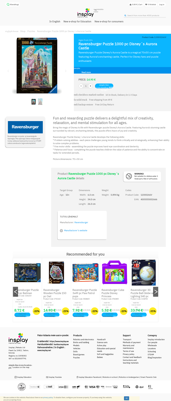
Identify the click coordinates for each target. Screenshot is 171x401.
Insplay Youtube (55, 377)
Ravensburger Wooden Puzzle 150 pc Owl (54, 293)
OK (127, 398)
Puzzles (31, 31)
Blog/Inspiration (154, 357)
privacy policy (48, 397)
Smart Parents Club (148, 377)
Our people (152, 342)
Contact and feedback (132, 357)
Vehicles (76, 348)
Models (76, 345)
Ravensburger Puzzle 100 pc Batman (26, 291)
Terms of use (128, 351)
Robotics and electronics (83, 339)
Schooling (152, 351)
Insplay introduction (156, 339)
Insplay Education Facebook (89, 377)
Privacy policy (128, 354)
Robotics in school (110, 377)
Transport (127, 339)
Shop (22, 31)
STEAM (151, 354)
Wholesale (152, 345)
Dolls (75, 351)
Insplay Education (24, 377)
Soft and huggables (105, 354)
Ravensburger (81, 222)
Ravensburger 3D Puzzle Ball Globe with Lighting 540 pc (143, 293)
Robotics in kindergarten (129, 377)
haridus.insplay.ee (61, 344)
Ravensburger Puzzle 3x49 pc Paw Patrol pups (84, 293)
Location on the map (20, 367)
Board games (78, 354)
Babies (100, 357)
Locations (152, 348)
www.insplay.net (44, 350)
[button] (9, 69)
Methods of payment (132, 342)
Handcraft (101, 339)
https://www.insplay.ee (59, 341)
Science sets (102, 342)
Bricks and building (81, 342)
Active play (101, 345)
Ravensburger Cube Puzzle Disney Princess (113, 293)
